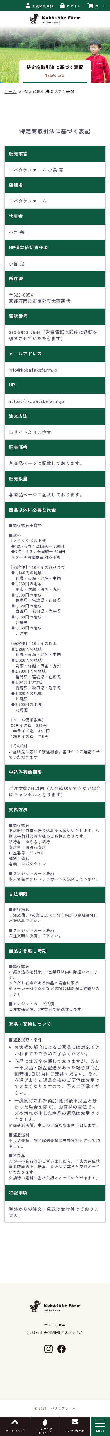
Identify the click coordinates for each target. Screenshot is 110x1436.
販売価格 (18, 447)
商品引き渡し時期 (28, 950)
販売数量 (18, 478)
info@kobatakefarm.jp (33, 369)
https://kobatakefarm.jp (36, 400)
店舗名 (16, 185)
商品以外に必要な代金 (32, 510)
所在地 (16, 278)
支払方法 (18, 809)
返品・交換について (30, 1024)
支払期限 (18, 894)
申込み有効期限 (25, 772)
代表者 (16, 216)
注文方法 (18, 416)
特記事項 (18, 1192)
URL (13, 384)
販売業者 (18, 153)
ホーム (10, 91)
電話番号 (18, 316)
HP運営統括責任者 (28, 247)
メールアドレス (25, 353)
